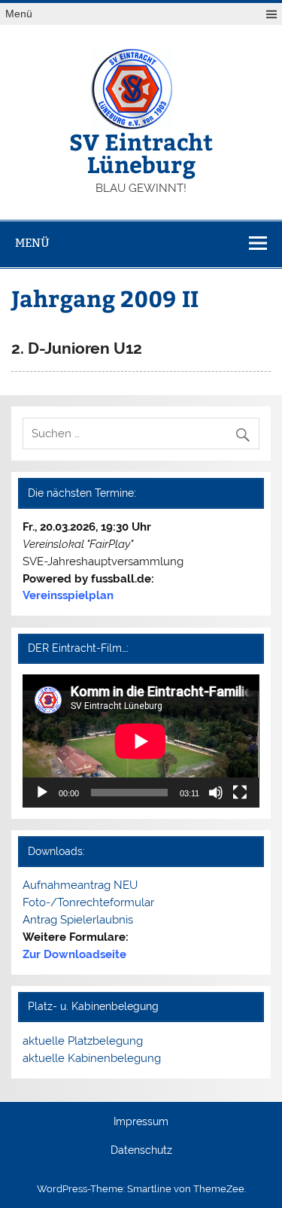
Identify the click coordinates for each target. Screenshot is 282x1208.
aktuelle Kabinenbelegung (92, 1058)
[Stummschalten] (215, 792)
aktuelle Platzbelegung (83, 1041)
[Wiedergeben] (42, 792)
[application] (141, 741)
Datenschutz (141, 1151)
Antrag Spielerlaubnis (78, 920)
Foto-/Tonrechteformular (88, 902)
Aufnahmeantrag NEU (80, 885)
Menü (18, 14)
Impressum (141, 1122)
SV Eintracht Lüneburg (141, 152)
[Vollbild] (239, 792)
